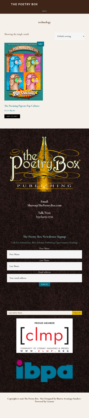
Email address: (44, 272)
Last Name (44, 260)
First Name (44, 248)
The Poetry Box (24, 4)
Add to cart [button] (12, 116)
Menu (44, 11)
